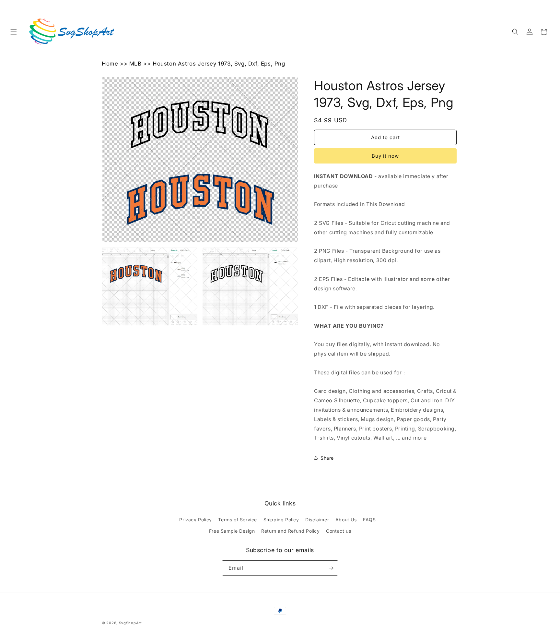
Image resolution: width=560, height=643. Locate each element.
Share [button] (327, 458)
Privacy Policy (195, 519)
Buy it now (385, 156)
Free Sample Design (232, 531)
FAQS (369, 519)
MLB (135, 63)
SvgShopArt (130, 623)
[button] (13, 32)
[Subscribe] (331, 568)
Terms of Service (237, 519)
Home (110, 63)
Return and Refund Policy (290, 531)
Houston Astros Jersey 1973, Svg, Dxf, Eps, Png (219, 63)
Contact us (338, 531)
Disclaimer (317, 519)
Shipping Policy (281, 519)
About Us (346, 519)
